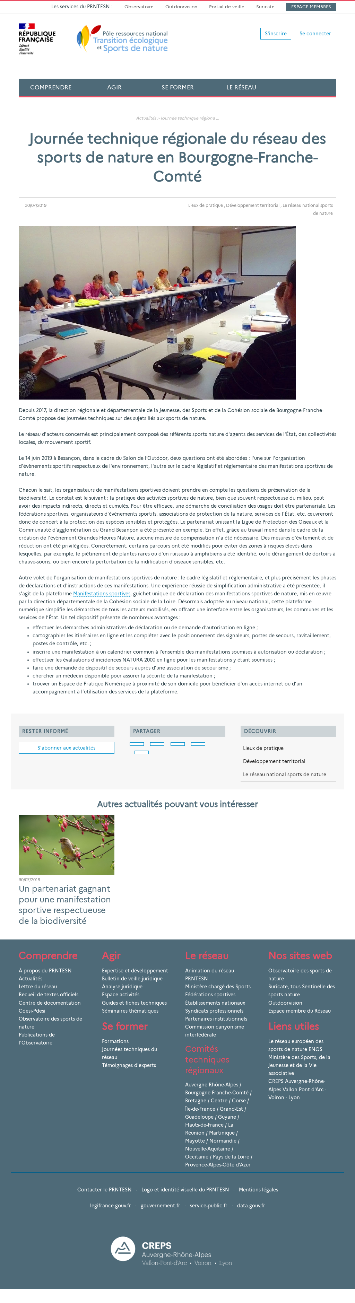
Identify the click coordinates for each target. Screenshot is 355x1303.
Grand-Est (231, 1109)
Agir (114, 87)
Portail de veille (226, 6)
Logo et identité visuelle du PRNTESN (185, 1189)
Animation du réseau (209, 970)
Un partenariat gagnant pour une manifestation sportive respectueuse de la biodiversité (65, 905)
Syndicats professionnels (214, 1011)
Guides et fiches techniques (134, 1003)
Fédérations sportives (210, 994)
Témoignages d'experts (129, 1065)
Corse (239, 1100)
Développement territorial (252, 205)
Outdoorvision (181, 6)
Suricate (265, 6)
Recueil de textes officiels (48, 994)
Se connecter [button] (315, 33)
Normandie (222, 1141)
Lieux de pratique (205, 205)
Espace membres (311, 6)
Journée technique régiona (188, 118)
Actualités (146, 118)
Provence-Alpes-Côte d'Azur (218, 1165)
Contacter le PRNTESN (104, 1189)
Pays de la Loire (231, 1157)
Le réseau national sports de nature (284, 774)
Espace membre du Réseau (299, 1011)
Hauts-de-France (204, 1125)
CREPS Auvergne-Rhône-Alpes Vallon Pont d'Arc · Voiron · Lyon (297, 1089)
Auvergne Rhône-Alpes (211, 1084)
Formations (115, 1041)
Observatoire (139, 6)
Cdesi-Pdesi (32, 1011)
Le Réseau (241, 87)
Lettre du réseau (38, 986)
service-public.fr (208, 1205)
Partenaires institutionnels (216, 1019)
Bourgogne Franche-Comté (217, 1092)
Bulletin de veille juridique (132, 978)
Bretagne (195, 1100)
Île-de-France (200, 1109)
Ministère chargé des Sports (218, 986)
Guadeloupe (199, 1117)
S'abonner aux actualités (66, 748)
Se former (178, 87)
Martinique (222, 1133)
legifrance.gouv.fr (110, 1205)
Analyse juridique (122, 986)
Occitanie (196, 1157)
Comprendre (50, 87)
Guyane (227, 1117)
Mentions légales (258, 1189)
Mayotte (195, 1141)
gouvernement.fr (160, 1205)
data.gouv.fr (251, 1205)
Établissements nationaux (215, 1003)
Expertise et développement (135, 970)
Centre (219, 1100)
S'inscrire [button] (276, 33)
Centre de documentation (50, 1003)
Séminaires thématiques (130, 1011)
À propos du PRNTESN (45, 970)
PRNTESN (196, 978)
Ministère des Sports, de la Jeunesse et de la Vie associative (299, 1065)
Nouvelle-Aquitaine (207, 1149)
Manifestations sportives (101, 593)
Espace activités (120, 994)
